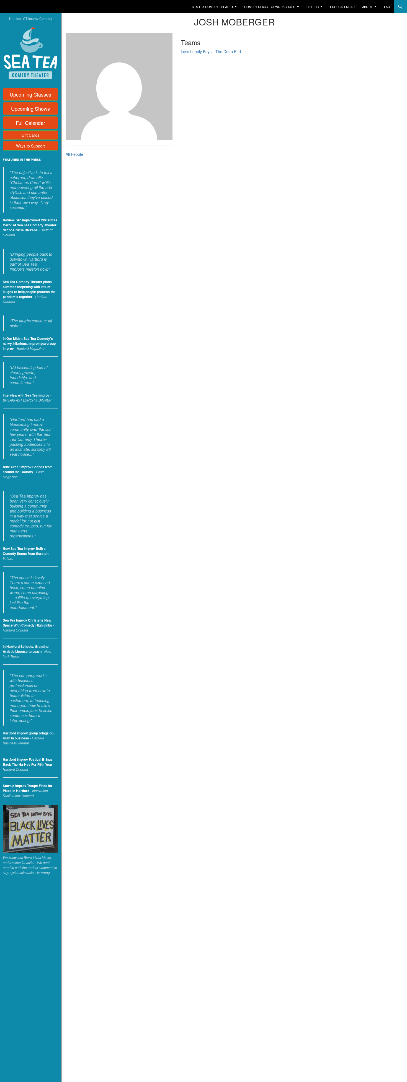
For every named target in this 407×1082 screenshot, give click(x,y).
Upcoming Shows (30, 108)
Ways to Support (30, 146)
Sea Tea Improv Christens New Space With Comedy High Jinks (27, 623)
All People (74, 154)
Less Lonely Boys (196, 51)
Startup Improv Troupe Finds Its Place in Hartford (27, 788)
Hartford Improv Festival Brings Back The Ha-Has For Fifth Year (28, 762)
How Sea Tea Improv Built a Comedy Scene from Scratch (25, 551)
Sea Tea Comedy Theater (212, 6)
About (367, 6)
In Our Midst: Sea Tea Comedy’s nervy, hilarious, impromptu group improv (29, 343)
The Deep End (228, 51)
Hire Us (312, 6)
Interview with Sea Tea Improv (26, 395)
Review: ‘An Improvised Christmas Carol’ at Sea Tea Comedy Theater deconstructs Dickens (30, 225)
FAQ (387, 6)
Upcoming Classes (30, 94)
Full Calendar (342, 6)
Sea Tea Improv (26, 6)
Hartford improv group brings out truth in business (29, 736)
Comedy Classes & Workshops (269, 6)
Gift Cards (30, 135)
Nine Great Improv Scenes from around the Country (28, 469)
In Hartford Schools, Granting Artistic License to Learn (25, 649)
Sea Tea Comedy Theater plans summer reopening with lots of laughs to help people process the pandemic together (29, 289)
